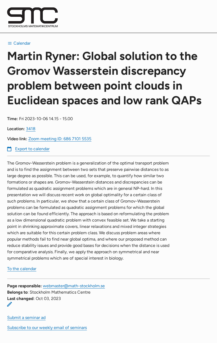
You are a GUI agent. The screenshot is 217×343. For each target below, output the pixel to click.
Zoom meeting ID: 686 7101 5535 (59, 138)
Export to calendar (32, 148)
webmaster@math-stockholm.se (74, 285)
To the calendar (21, 268)
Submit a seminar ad (26, 317)
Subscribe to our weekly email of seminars (47, 327)
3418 (30, 128)
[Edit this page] (9, 304)
